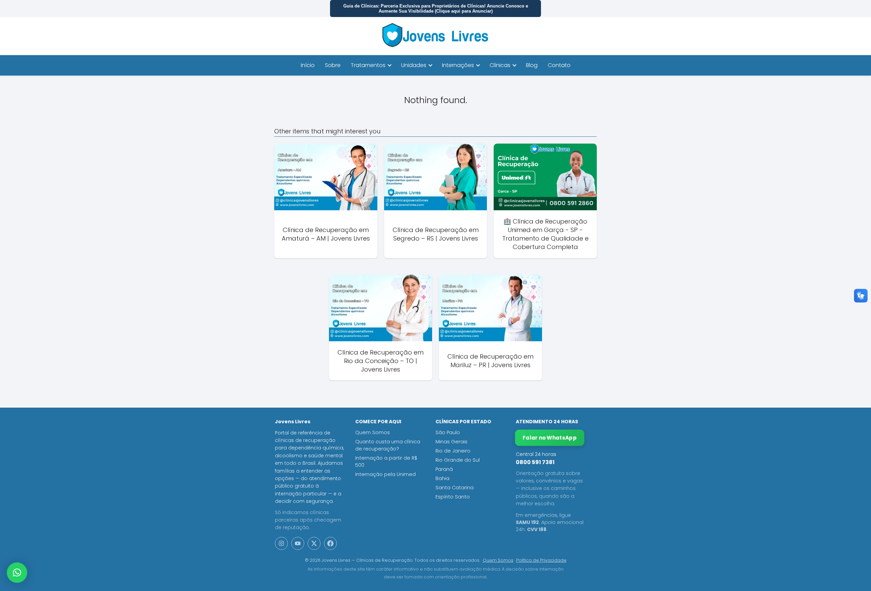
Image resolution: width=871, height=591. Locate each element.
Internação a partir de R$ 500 (386, 462)
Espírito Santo (453, 496)
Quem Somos (372, 432)
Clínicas (500, 65)
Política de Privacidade (541, 560)
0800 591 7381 (535, 462)
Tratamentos (368, 65)
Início (308, 65)
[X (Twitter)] (314, 543)
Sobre (333, 65)
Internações (458, 65)
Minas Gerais (451, 441)
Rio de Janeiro (453, 450)
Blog (532, 65)
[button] (17, 572)
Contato (559, 65)
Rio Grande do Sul (458, 460)
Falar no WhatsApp (549, 437)
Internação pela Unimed (385, 474)
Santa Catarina (455, 487)
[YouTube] (297, 543)
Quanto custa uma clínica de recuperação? (387, 445)
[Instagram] (281, 543)
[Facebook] (330, 543)
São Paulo (448, 432)
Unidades (413, 65)
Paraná (444, 469)
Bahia (442, 478)
